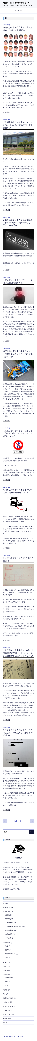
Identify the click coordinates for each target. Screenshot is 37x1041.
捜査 (6, 981)
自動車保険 (9, 934)
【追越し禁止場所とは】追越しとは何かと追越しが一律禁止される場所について (18, 433)
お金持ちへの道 (8, 1006)
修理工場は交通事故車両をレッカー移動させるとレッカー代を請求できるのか (18, 354)
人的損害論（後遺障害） (13, 926)
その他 (7, 938)
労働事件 (6, 942)
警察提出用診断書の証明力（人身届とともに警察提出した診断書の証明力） (18, 732)
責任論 (7, 915)
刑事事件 (6, 974)
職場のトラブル (10, 953)
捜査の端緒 (9, 977)
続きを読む (6, 112)
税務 (4, 994)
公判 (6, 985)
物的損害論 (9, 930)
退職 (6, 957)
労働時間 (8, 950)
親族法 (5, 962)
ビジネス (6, 1010)
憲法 (4, 903)
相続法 (5, 966)
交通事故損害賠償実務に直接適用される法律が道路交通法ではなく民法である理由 (18, 222)
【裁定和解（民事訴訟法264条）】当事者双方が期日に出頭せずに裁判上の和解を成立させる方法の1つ (18, 653)
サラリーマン (7, 1014)
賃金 (6, 946)
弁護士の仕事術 (8, 998)
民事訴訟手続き (8, 907)
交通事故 (6, 911)
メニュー (19, 11)
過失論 (7, 919)
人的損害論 (9, 922)
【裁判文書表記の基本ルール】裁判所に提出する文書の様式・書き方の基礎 (18, 125)
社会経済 (6, 1018)
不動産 (5, 990)
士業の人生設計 (8, 1002)
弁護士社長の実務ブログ (16, 3)
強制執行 (6, 970)
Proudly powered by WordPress (13, 1036)
